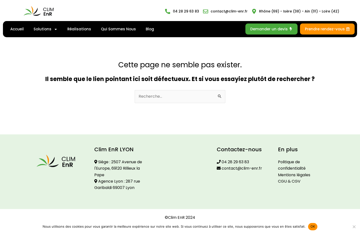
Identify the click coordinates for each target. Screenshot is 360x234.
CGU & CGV (289, 181)
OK (313, 226)
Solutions (42, 29)
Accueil (17, 29)
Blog (150, 29)
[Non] (353, 226)
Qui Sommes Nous (118, 29)
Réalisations (79, 29)
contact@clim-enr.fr (241, 168)
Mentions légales (294, 175)
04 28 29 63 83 (235, 162)
